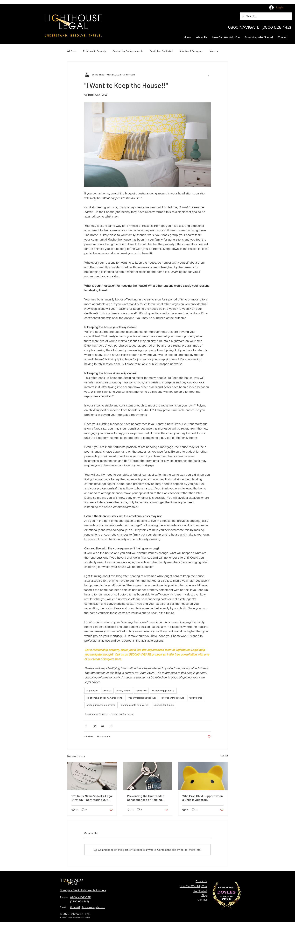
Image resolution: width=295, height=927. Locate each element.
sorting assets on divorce (134, 705)
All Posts (71, 51)
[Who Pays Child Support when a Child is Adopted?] (203, 776)
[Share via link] (111, 726)
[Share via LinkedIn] (102, 726)
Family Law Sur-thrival (161, 51)
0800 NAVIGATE (80, 897)
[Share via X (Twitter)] (94, 726)
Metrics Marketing (82, 917)
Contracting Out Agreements (128, 51)
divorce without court (172, 697)
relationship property (163, 690)
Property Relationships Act (142, 697)
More (212, 51)
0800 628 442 (276, 27)
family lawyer (124, 690)
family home (195, 697)
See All (224, 755)
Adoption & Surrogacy (191, 51)
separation (92, 690)
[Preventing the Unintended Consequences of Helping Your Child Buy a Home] (147, 776)
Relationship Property (94, 51)
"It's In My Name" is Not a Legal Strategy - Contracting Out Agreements (92, 798)
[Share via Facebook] (86, 726)
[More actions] (209, 75)
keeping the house (164, 705)
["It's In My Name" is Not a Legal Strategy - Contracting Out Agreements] (92, 776)
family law (141, 690)
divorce (107, 690)
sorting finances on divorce (101, 705)
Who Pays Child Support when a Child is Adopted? (202, 798)
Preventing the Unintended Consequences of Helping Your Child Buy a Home (145, 798)
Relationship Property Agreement (104, 697)
